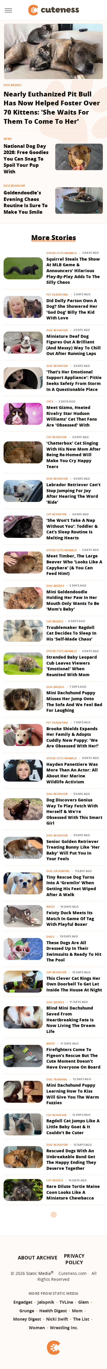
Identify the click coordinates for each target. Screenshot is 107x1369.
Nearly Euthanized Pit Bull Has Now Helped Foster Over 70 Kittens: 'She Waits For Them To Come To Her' (52, 107)
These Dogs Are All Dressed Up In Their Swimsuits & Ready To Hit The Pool (73, 951)
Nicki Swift (57, 1319)
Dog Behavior (14, 186)
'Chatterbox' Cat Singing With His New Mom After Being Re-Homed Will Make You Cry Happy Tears (73, 454)
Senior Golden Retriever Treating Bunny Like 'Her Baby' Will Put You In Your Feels (73, 850)
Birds (50, 907)
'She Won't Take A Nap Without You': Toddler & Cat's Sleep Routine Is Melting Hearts (72, 529)
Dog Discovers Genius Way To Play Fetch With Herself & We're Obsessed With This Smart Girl (74, 811)
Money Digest (27, 1319)
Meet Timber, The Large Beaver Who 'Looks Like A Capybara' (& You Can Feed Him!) (74, 564)
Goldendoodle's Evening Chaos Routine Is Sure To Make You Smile (26, 202)
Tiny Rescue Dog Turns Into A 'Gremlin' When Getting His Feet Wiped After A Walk (71, 885)
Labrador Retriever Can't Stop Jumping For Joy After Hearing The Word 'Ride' (73, 493)
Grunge (26, 1310)
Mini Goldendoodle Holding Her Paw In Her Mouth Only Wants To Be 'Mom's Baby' (72, 600)
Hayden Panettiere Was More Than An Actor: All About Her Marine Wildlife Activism (72, 773)
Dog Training (56, 1079)
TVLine (66, 1302)
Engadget (22, 1302)
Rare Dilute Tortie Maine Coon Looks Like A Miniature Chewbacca (73, 1192)
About (26, 1257)
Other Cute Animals (61, 253)
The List (81, 1319)
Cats (49, 401)
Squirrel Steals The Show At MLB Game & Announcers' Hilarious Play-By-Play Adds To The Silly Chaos (73, 270)
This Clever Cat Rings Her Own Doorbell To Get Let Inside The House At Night (74, 984)
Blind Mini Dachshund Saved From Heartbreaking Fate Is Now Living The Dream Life (70, 1019)
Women (37, 1327)
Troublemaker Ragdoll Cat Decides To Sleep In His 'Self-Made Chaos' (71, 633)
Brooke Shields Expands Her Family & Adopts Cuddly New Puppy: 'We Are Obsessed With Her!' (72, 737)
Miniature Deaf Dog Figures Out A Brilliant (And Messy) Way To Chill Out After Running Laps (73, 344)
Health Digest (53, 1310)
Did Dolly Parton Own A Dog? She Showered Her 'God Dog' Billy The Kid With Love (71, 309)
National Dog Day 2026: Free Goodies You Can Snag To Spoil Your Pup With (26, 159)
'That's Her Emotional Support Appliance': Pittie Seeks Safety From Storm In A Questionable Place (74, 380)
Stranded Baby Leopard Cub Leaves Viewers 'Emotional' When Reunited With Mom (71, 665)
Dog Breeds (12, 85)
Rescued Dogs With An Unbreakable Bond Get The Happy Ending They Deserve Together (71, 1159)
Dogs (50, 937)
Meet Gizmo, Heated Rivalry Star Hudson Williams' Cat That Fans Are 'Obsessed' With (71, 416)
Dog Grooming (58, 871)
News (8, 139)
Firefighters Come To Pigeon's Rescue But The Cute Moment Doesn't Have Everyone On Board (73, 1058)
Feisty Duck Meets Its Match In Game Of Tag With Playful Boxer (70, 918)
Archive (47, 1257)
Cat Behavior (56, 437)
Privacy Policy (74, 1259)
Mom (77, 1310)
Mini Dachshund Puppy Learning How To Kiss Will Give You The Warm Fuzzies (72, 1093)
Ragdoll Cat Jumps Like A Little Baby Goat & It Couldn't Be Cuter (73, 1126)
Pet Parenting (57, 295)
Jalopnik (45, 1302)
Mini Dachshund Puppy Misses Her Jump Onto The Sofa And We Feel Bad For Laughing (74, 701)
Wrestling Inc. (64, 1327)
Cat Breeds (54, 621)
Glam (83, 1302)
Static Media (38, 1273)
